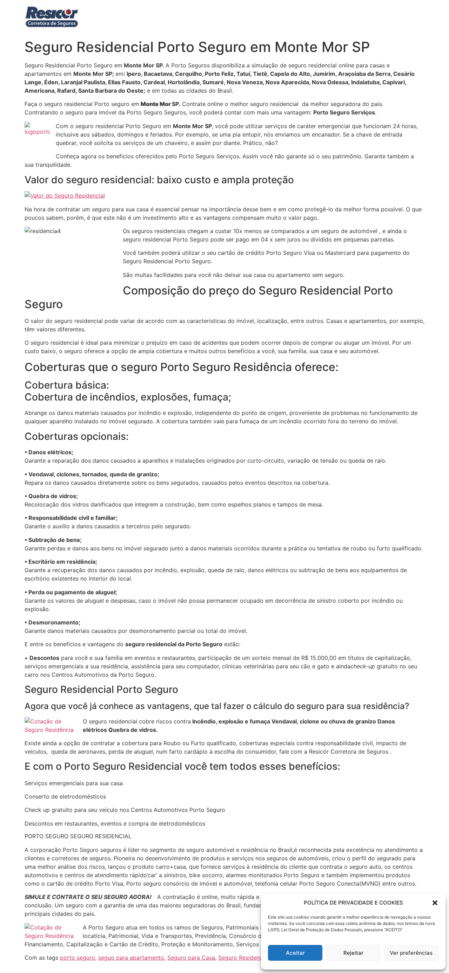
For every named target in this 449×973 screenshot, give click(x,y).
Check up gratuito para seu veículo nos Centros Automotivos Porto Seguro (125, 810)
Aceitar (295, 952)
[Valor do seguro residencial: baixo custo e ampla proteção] (65, 195)
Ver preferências (411, 952)
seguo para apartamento (131, 957)
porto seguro (77, 957)
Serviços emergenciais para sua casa (74, 783)
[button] (434, 902)
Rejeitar (353, 952)
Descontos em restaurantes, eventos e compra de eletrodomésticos (115, 823)
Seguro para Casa (191, 957)
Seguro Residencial (243, 957)
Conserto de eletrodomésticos (65, 796)
